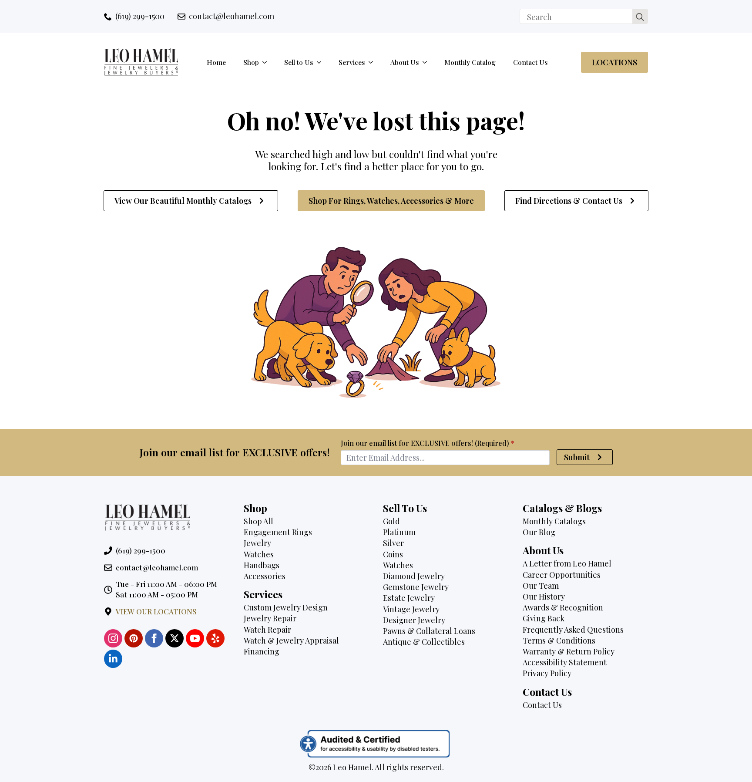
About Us (404, 62)
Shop (251, 62)
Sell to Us (298, 62)
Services (352, 62)
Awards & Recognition (563, 607)
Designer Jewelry (414, 620)
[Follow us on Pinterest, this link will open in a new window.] (133, 638)
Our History (544, 596)
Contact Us (530, 62)
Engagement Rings (278, 532)
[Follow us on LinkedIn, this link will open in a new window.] (113, 659)
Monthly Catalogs (554, 521)
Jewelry (257, 543)
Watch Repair (267, 629)
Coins (393, 554)
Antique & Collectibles (424, 642)
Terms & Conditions (559, 640)
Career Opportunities (562, 575)
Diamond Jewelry (414, 576)
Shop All (258, 521)
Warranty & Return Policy (568, 651)
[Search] (640, 16)
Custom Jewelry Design (286, 607)
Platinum (399, 532)
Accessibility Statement (565, 662)
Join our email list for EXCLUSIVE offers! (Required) (427, 443)
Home (216, 62)
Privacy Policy (547, 673)
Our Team (541, 585)
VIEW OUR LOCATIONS (156, 611)
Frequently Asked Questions (573, 629)
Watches (259, 554)
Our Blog (539, 532)
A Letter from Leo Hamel (567, 563)
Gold (391, 521)
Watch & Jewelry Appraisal (291, 640)
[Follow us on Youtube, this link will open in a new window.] (195, 638)
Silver (393, 543)
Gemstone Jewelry (416, 587)
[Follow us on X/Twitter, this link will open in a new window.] (174, 638)
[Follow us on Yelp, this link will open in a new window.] (215, 638)
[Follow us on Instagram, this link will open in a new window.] (113, 638)
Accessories (264, 576)
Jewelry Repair (270, 618)
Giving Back (543, 618)
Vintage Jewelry (411, 609)
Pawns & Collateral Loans (429, 631)
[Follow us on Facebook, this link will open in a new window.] (154, 638)
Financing (261, 651)
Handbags (261, 565)
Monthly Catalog (470, 62)
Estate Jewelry (409, 598)
